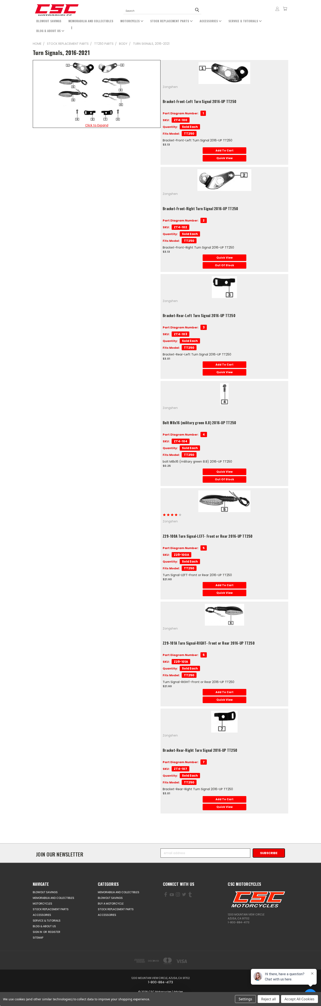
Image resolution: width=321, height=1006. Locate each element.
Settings (245, 999)
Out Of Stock (224, 265)
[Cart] (285, 9)
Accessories (209, 21)
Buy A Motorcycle (111, 903)
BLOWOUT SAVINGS (48, 21)
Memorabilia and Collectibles (90, 21)
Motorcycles (130, 21)
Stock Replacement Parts (170, 21)
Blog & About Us (49, 30)
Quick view (224, 158)
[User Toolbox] (277, 9)
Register (54, 932)
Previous (21, 992)
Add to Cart (224, 150)
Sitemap (38, 937)
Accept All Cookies (299, 999)
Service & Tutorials (243, 21)
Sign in (38, 932)
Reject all (268, 999)
